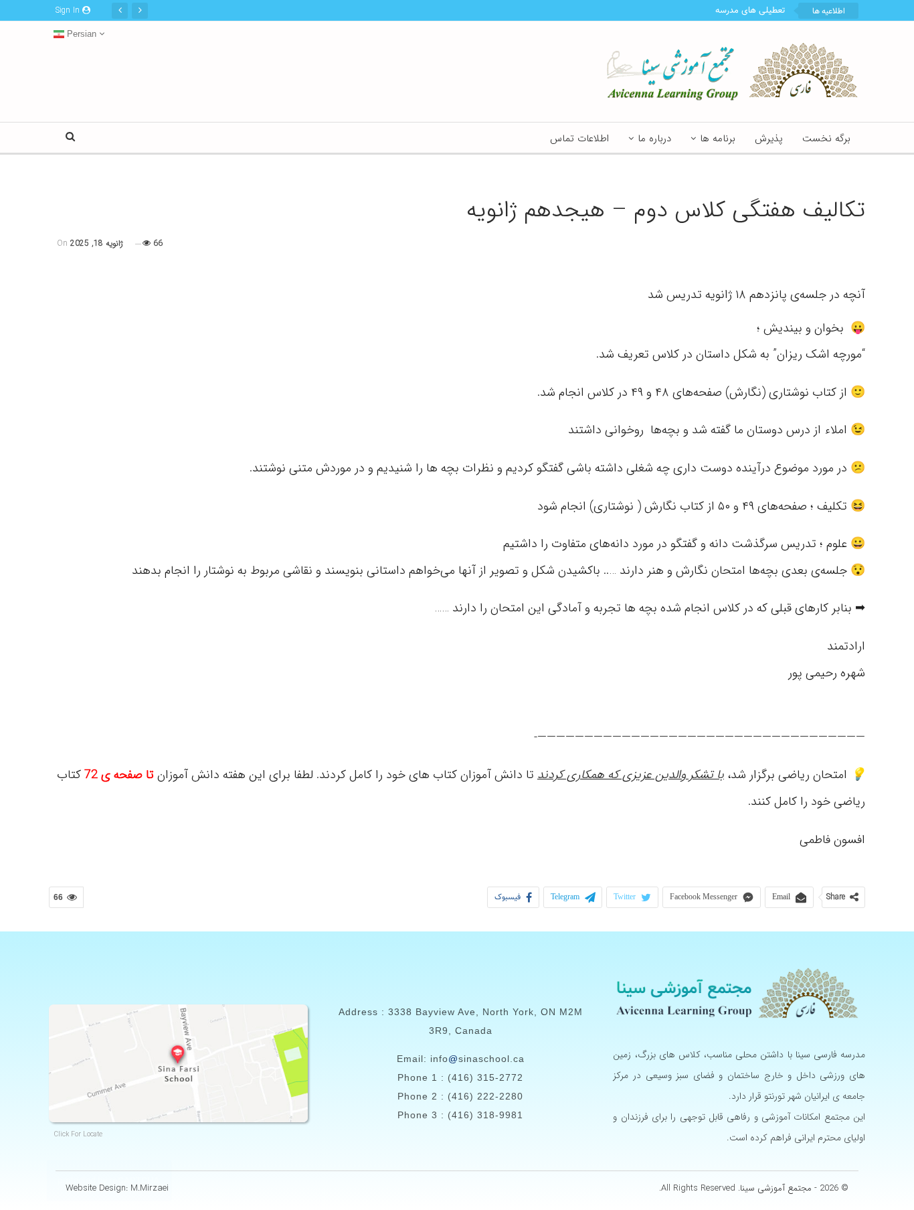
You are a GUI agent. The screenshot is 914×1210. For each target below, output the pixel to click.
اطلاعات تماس (579, 139)
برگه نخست (826, 139)
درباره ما (654, 139)
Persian (80, 34)
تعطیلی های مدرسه (750, 10)
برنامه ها (717, 139)
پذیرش (769, 139)
